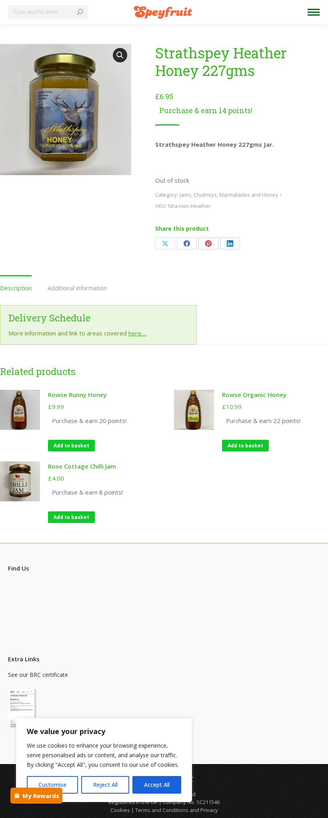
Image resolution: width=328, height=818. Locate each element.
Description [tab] (16, 288)
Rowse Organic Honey (254, 395)
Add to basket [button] (71, 445)
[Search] (80, 12)
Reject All (105, 784)
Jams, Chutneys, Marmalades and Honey (229, 194)
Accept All (157, 784)
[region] (104, 760)
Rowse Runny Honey (77, 395)
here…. (137, 333)
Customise (52, 784)
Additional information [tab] (77, 288)
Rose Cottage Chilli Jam (82, 466)
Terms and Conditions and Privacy (176, 810)
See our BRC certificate (38, 674)
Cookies (120, 810)
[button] (120, 55)
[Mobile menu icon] (313, 12)
